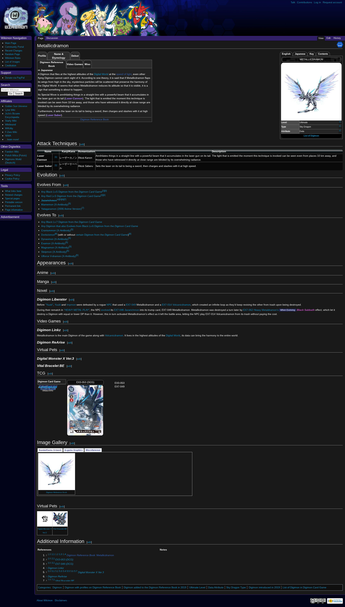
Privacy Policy (12, 175)
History (337, 38)
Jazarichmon (49, 200)
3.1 (53, 563)
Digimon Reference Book (94, 119)
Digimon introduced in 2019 (264, 587)
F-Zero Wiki (11, 132)
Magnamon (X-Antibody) (55, 247)
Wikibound (10, 124)
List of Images (12, 61)
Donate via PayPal (14, 77)
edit (82, 144)
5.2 (56, 571)
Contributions (304, 2)
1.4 (64, 554)
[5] (60, 199)
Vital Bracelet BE (60, 529)
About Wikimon (44, 600)
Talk (293, 2)
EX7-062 (248, 309)
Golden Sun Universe (16, 106)
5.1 (53, 571)
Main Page (10, 43)
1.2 (56, 554)
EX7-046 (119, 309)
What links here (13, 191)
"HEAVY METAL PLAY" (76, 309)
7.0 (49, 580)
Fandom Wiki (12, 151)
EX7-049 (131, 304)
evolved (105, 309)
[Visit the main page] (16, 17)
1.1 (53, 554)
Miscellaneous (93, 450)
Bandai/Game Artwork (50, 450)
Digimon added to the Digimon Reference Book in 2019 (155, 587)
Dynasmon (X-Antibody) (54, 239)
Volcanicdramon (181, 304)
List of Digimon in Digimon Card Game (304, 587)
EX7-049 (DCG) (64, 563)
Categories (44, 587)
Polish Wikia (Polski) (16, 155)
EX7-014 (167, 304)
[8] (56, 234)
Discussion (52, 38)
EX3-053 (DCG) (64, 559)
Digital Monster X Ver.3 (91, 572)
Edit (328, 38)
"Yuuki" (49, 304)
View (320, 38)
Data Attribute (216, 587)
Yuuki (58, 304)
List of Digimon (311, 136)
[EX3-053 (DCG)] (85, 410)
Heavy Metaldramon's (266, 309)
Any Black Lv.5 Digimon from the (71, 191)
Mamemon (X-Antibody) (54, 204)
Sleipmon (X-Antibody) (54, 251)
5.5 (68, 571)
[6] (62, 199)
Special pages (12, 198)
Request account (332, 2)
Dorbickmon (48, 234)
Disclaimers (61, 600)
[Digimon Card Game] (47, 388)
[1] (340, 122)
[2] (103, 191)
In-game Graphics (74, 450)
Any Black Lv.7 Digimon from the (71, 221)
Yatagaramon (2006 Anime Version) (61, 208)
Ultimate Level (197, 587)
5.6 (71, 571)
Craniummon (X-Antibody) (56, 230)
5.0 (49, 571)
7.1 (53, 580)
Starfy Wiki (11, 120)
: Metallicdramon (90, 555)
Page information (14, 209)
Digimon (57, 587)
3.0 (49, 563)
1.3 (60, 554)
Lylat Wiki (10, 110)
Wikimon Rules (13, 58)
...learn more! (12, 139)
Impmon (71, 304)
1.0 (49, 554)
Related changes (13, 195)
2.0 (49, 558)
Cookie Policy (12, 178)
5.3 (60, 571)
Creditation (10, 65)
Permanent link (13, 206)
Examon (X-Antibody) (53, 243)
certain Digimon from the (102, 234)
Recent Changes (13, 50)
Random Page (12, 54)
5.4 (64, 571)
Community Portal (14, 47)
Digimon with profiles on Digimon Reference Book (93, 587)
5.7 (75, 571)
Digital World (101, 74)
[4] (58, 199)
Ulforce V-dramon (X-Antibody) (58, 256)
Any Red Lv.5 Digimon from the (71, 196)
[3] (105, 191)
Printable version (13, 202)
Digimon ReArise (57, 576)
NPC (109, 304)
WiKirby (9, 128)
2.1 (53, 558)
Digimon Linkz (56, 568)
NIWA (8, 135)
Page (40, 38)
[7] (65, 199)
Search (5, 85)
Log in (317, 2)
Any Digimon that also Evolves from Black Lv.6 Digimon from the (89, 226)
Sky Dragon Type (236, 587)
